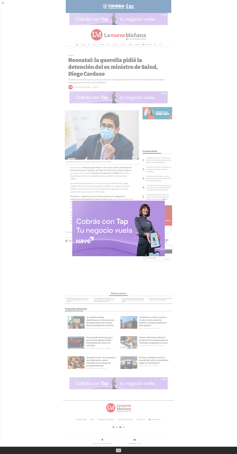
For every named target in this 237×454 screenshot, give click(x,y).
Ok (118, 450)
